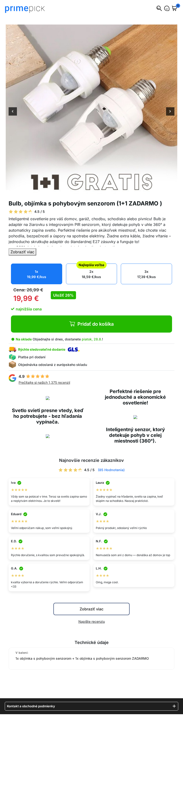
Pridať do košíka (95, 324)
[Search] (159, 8)
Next (170, 111)
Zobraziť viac (22, 251)
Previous (13, 111)
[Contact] (167, 8)
